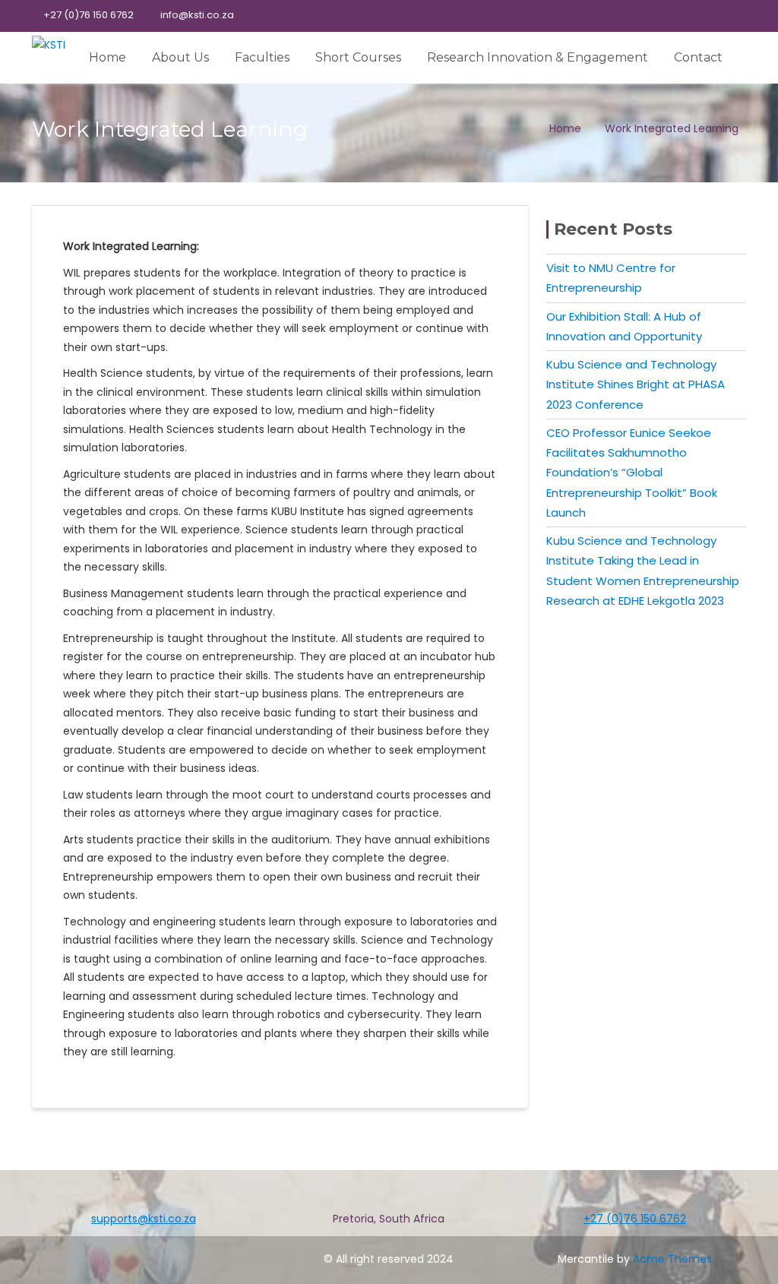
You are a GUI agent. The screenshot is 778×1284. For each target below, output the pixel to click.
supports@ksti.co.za (143, 1218)
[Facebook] (654, 16)
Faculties (262, 57)
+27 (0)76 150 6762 (88, 15)
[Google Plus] (734, 16)
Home (107, 57)
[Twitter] (681, 16)
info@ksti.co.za (197, 15)
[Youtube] (707, 16)
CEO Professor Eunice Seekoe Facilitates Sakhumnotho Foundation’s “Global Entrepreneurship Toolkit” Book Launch (631, 472)
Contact (698, 57)
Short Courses (358, 57)
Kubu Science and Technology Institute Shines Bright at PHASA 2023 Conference (635, 384)
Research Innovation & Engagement (537, 57)
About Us (180, 57)
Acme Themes (672, 1259)
